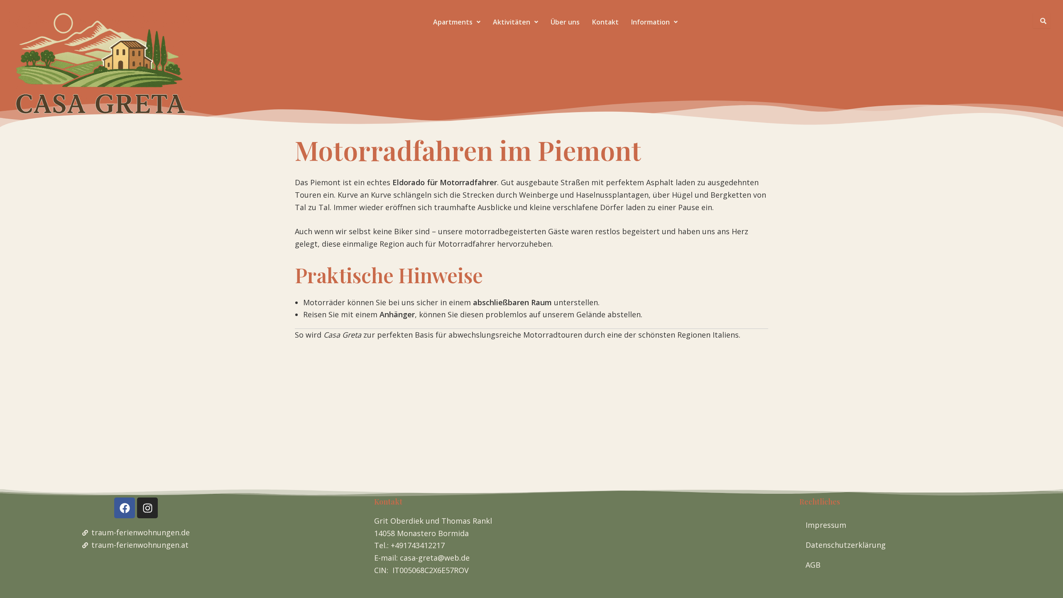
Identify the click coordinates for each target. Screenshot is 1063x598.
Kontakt (605, 22)
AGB (813, 565)
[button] (457, 22)
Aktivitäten (511, 22)
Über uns (565, 22)
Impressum (826, 525)
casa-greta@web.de (435, 558)
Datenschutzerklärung (846, 545)
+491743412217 (418, 545)
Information (650, 22)
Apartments (453, 22)
